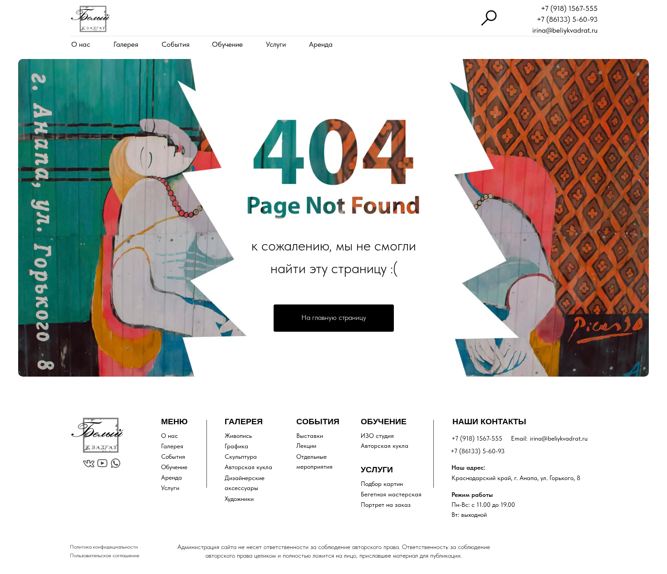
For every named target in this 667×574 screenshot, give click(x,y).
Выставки (309, 435)
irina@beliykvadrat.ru (565, 30)
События (176, 44)
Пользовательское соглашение (104, 555)
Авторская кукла (248, 467)
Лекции (306, 445)
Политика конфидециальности (104, 547)
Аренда (321, 44)
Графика (236, 446)
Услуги (276, 44)
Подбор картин (382, 483)
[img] (90, 19)
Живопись (238, 435)
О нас (80, 44)
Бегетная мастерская (391, 494)
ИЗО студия (377, 435)
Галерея (125, 44)
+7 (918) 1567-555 (569, 8)
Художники (239, 498)
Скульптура (241, 456)
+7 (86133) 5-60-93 (567, 19)
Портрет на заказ (386, 504)
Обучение (227, 44)
